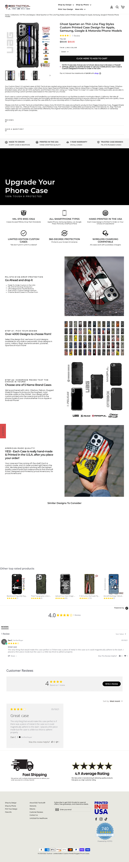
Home (7, 15)
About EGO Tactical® (37, 803)
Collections (15, 15)
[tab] (5, 627)
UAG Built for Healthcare (38, 818)
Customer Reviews (36, 812)
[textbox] (127, 635)
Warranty (33, 806)
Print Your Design (65, 9)
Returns (32, 809)
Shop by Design (65, 5)
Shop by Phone (82, 5)
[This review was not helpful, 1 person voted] (57, 742)
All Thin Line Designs (27, 15)
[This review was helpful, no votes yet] (52, 742)
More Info (79, 9)
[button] (13, 656)
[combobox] (121, 634)
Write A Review (111, 684)
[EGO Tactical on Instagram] (101, 819)
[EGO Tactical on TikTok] (105, 819)
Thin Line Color (68, 47)
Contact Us (34, 815)
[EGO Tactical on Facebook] (96, 819)
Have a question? (14, 129)
